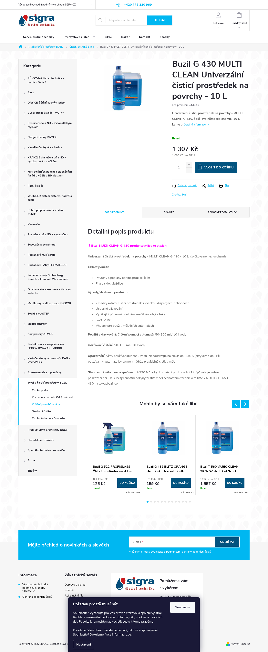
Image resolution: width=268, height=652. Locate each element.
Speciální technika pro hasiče (46, 450)
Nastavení (83, 644)
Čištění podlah (40, 390)
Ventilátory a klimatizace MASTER (49, 303)
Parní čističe (35, 186)
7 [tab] (169, 502)
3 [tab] (155, 502)
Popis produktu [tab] (115, 212)
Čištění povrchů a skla (46, 404)
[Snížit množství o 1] (189, 170)
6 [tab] (165, 502)
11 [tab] (183, 502)
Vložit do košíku (219, 167)
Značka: (179, 194)
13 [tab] (190, 502)
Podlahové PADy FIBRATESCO (47, 265)
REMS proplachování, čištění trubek (46, 212)
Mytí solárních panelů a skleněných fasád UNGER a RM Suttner (50, 173)
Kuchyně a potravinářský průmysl (52, 397)
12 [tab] (186, 502)
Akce (31, 92)
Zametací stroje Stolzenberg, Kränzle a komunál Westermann (48, 277)
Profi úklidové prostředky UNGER (48, 430)
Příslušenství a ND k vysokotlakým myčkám (50, 125)
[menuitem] (38, 37)
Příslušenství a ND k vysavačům (48, 234)
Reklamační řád (74, 595)
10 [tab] (179, 502)
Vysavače (34, 224)
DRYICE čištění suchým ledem (46, 103)
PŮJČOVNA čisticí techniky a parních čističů (46, 80)
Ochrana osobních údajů (37, 597)
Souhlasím (182, 607)
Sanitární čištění (41, 411)
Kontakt (69, 590)
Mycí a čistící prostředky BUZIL (47, 383)
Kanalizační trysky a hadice (45, 147)
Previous (236, 404)
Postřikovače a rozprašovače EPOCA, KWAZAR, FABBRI (46, 346)
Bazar (31, 460)
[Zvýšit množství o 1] (189, 164)
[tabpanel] (115, 455)
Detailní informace (195, 124)
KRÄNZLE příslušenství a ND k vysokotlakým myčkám (47, 159)
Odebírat (227, 542)
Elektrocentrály (37, 324)
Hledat (159, 20)
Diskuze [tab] (169, 212)
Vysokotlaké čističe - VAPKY (46, 113)
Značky (32, 471)
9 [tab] (176, 502)
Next (245, 404)
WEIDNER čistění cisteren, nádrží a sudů (50, 198)
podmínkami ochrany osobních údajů (188, 552)
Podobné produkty (220, 212)
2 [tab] (151, 502)
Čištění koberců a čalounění (48, 418)
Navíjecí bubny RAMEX (42, 137)
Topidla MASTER (38, 314)
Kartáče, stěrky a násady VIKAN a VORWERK (49, 360)
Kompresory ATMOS (40, 334)
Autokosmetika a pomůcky (44, 372)
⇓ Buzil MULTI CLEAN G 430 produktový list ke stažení (127, 246)
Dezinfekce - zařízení (41, 440)
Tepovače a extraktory (41, 244)
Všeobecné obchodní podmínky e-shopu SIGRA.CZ (47, 4)
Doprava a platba (75, 585)
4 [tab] (158, 502)
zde (128, 634)
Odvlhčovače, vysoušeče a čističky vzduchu (49, 291)
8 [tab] (172, 502)
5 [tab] (162, 502)
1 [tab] (148, 502)
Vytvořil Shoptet (240, 644)
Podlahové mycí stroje (41, 255)
